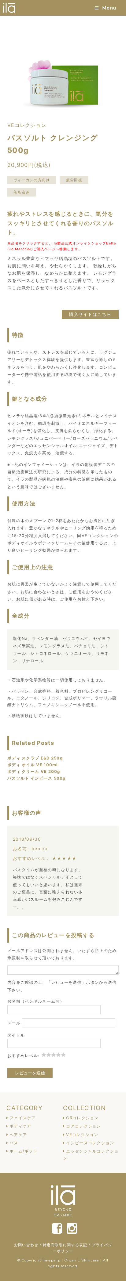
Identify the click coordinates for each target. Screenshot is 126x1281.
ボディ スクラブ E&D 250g (35, 758)
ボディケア (20, 1126)
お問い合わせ (26, 1245)
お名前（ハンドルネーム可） (35, 1001)
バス (13, 1142)
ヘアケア (18, 1134)
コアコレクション (83, 1126)
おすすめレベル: (24, 1055)
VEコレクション (82, 1134)
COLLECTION (84, 1108)
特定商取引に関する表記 (65, 1245)
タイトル (16, 1035)
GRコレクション (82, 1117)
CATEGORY (24, 1108)
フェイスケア (22, 1117)
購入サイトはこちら (90, 314)
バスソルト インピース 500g (36, 778)
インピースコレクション (90, 1142)
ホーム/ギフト (23, 1151)
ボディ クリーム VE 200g (33, 771)
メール (13, 1022)
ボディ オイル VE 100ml (32, 764)
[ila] (9, 8)
